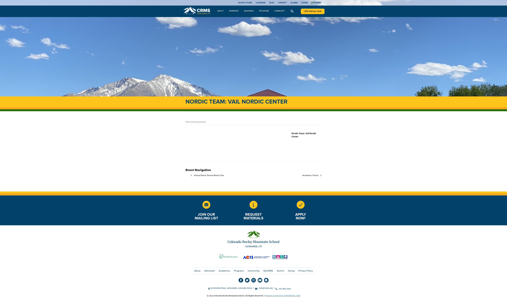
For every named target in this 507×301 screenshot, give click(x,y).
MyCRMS (268, 270)
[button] (292, 11)
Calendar (261, 3)
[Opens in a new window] (229, 257)
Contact (282, 3)
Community (279, 11)
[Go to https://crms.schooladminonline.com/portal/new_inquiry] (253, 205)
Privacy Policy (305, 270)
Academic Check (310, 175)
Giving (304, 3)
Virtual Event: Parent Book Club (208, 175)
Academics (249, 11)
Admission (234, 11)
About (220, 11)
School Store (245, 3)
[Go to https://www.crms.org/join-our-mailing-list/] (206, 205)
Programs (264, 11)
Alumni (294, 3)
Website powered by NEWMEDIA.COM (282, 296)
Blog (271, 3)
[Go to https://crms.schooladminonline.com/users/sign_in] (301, 205)
